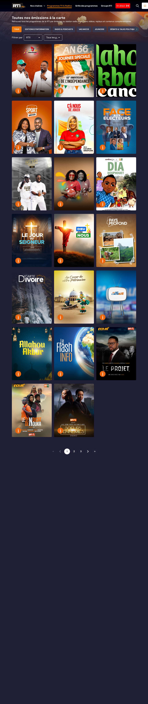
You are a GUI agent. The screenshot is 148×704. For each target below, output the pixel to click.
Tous (16, 29)
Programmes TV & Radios (59, 5)
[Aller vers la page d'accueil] (19, 6)
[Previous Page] (60, 451)
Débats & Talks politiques (123, 29)
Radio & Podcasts (64, 29)
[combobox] (33, 37)
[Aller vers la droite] (136, 29)
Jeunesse (99, 29)
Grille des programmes (86, 5)
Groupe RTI (106, 5)
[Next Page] (88, 451)
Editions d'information (37, 29)
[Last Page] (95, 451)
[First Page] (53, 451)
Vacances (84, 29)
